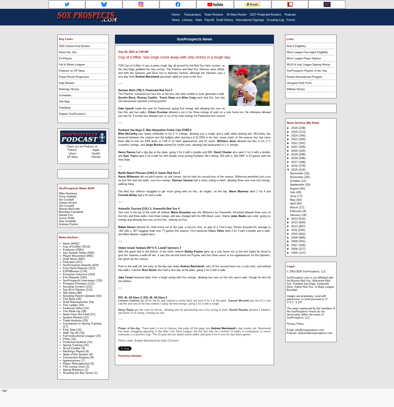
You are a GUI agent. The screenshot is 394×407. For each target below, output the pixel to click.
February (296, 211)
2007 (295, 245)
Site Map (64, 101)
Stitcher (96, 156)
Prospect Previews (75, 283)
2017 (295, 162)
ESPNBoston (71, 271)
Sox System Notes (75, 252)
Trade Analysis (72, 320)
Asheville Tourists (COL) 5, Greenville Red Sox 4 (149, 208)
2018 (295, 158)
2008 (295, 241)
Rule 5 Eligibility (296, 46)
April (293, 203)
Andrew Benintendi (223, 328)
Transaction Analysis (76, 357)
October (295, 180)
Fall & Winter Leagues (72, 64)
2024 (295, 135)
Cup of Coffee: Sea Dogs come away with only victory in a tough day (174, 57)
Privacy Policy (295, 323)
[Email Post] (118, 361)
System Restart (73, 317)
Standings (65, 107)
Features (69, 249)
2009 (295, 237)
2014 (295, 218)
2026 (295, 128)
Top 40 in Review (74, 289)
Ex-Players (65, 58)
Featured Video (73, 308)
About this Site (68, 52)
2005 (295, 252)
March (294, 207)
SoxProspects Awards (77, 265)
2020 (295, 150)
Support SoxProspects (72, 113)
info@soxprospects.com (309, 329)
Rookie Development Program (304, 76)
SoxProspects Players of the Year (307, 70)
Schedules (65, 95)
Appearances (72, 360)
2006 (295, 248)
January (295, 215)
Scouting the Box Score (78, 372)
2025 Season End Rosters (74, 46)
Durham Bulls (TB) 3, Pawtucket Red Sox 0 (145, 90)
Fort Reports (71, 277)
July (293, 192)
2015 (295, 169)
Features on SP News (72, 70)
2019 (295, 154)
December (297, 173)
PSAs (67, 339)
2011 (294, 230)
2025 (295, 131)
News (67, 243)
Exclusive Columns (75, 274)
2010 (295, 233)
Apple (96, 149)
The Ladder (71, 305)
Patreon (72, 149)
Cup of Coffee (72, 246)
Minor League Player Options (304, 58)
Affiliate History (296, 89)
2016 (295, 165)
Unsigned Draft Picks (299, 83)
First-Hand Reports (75, 268)
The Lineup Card (74, 366)
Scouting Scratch (74, 286)
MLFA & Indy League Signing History (308, 64)
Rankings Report (74, 351)
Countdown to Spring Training (82, 323)
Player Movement (74, 255)
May (293, 199)
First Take (69, 329)
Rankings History (69, 89)
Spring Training (73, 345)
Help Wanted (66, 83)
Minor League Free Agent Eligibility (307, 52)
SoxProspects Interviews (79, 280)
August (295, 188)
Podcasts (69, 262)
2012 (295, 226)
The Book (69, 298)
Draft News (70, 258)
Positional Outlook (75, 342)
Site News (70, 292)
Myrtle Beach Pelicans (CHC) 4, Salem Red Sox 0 (149, 172)
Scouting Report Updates (79, 295)
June (293, 196)
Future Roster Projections (74, 76)
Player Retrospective (76, 363)
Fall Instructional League (79, 335)
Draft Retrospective (76, 302)
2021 (295, 146)
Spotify (96, 153)
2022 (295, 143)
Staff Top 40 (71, 332)
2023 (295, 139)
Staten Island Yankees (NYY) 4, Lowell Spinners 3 (149, 247)
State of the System (76, 354)
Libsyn (72, 153)
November (297, 177)
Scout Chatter (72, 348)
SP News (72, 156)
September (297, 184)
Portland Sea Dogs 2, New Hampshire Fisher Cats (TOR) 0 (154, 130)
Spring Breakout (74, 369)
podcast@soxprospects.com (315, 333)
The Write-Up (72, 311)
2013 (295, 222)
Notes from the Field (76, 314)
